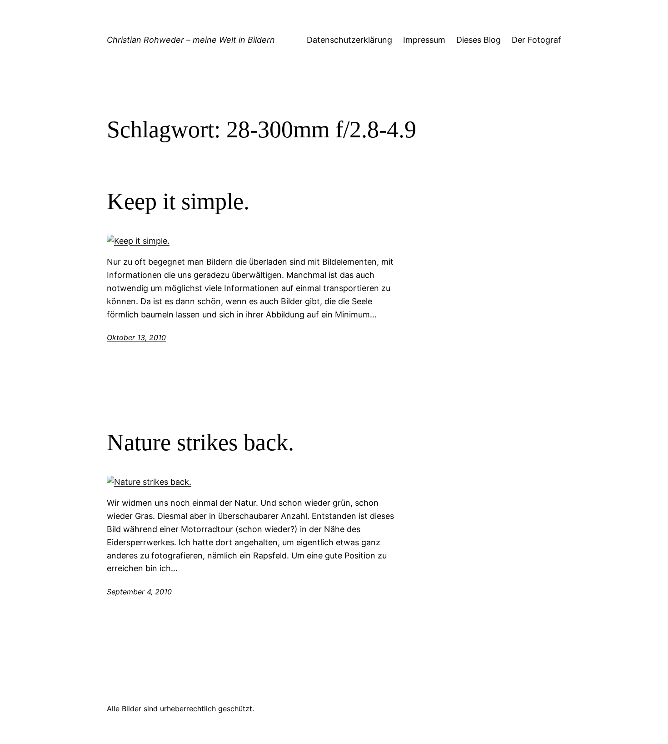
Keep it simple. (178, 201)
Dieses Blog (478, 40)
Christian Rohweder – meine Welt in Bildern (191, 40)
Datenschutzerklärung (349, 40)
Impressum (424, 40)
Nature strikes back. (200, 442)
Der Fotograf (536, 40)
